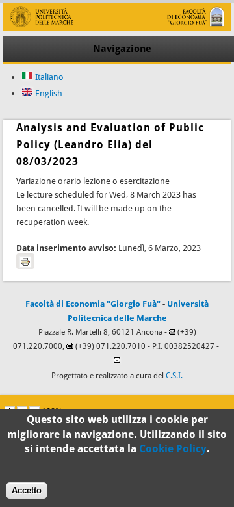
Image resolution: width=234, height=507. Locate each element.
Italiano (48, 77)
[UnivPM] (116, 28)
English (47, 93)
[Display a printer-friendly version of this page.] (25, 261)
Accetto (27, 490)
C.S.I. (174, 375)
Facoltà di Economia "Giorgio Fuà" (93, 304)
